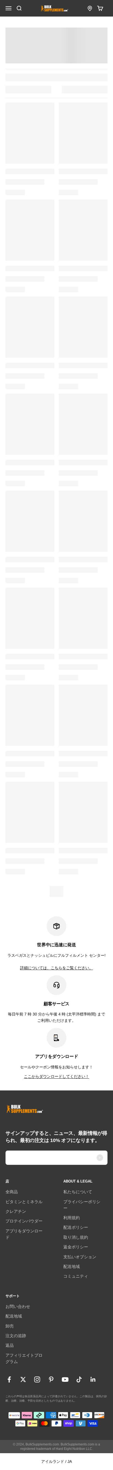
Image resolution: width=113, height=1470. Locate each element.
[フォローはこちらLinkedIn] (93, 1379)
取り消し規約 (75, 1237)
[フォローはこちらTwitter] (23, 1379)
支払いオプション (79, 1256)
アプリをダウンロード (24, 1234)
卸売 (9, 1326)
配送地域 (71, 1266)
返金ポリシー (75, 1247)
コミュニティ (75, 1276)
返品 (9, 1345)
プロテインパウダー (24, 1221)
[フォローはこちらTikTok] (79, 1379)
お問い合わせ (17, 1306)
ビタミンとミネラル (24, 1201)
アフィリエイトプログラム (24, 1358)
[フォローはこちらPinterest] (51, 1379)
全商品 (11, 1191)
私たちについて (77, 1191)
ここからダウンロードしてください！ (56, 1076)
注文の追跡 (15, 1335)
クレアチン (15, 1211)
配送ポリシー (75, 1227)
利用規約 (71, 1217)
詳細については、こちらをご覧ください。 (56, 968)
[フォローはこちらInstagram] (37, 1379)
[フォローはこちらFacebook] (9, 1379)
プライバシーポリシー (81, 1204)
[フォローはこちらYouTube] (65, 1379)
